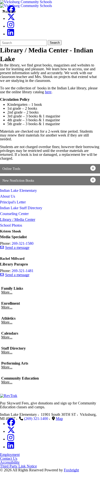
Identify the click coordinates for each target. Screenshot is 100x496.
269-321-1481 (22, 271)
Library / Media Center (17, 219)
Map (59, 419)
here (48, 92)
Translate (9, 11)
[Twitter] (11, 18)
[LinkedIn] (10, 34)
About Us (7, 196)
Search (55, 42)
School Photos (11, 225)
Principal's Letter (13, 202)
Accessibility (10, 462)
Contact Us (8, 458)
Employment (10, 455)
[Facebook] (11, 424)
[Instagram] (10, 26)
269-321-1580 (22, 243)
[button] (50, 168)
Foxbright (71, 470)
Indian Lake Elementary (18, 190)
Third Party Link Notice (18, 466)
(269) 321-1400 (36, 419)
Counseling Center (14, 214)
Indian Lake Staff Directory (21, 208)
